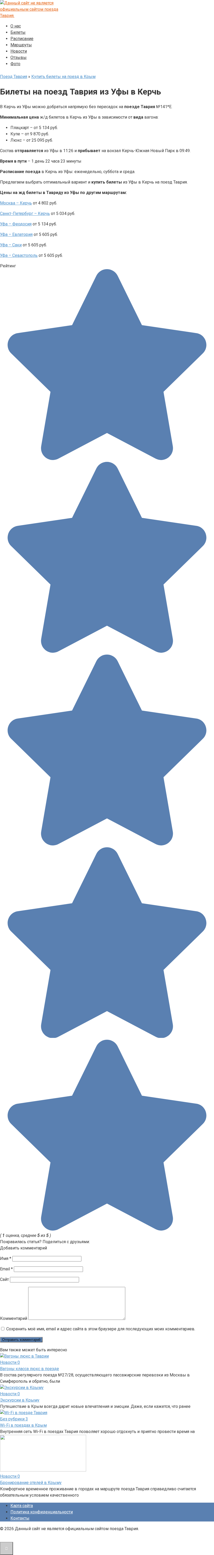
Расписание (21, 38)
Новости (18, 51)
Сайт (4, 1279)
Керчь (25, 203)
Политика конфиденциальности (41, 1511)
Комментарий (13, 1318)
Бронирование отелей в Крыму (31, 1482)
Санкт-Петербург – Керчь (25, 213)
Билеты (18, 32)
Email (6, 1268)
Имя (5, 1258)
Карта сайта (21, 1505)
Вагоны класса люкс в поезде (29, 1368)
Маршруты (21, 44)
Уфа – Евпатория (16, 234)
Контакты (19, 1518)
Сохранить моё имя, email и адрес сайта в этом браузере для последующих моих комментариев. (100, 1328)
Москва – (9, 203)
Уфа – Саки (11, 244)
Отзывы (18, 57)
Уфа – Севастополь (19, 255)
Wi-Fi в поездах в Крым (23, 1425)
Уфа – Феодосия (16, 224)
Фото (15, 63)
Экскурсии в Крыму (19, 1400)
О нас (15, 26)
